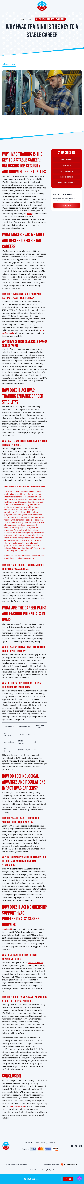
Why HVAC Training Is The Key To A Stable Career (50, 19)
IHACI (29, 213)
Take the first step (17, 1106)
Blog (30, 19)
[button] (68, 1179)
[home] (42, 6)
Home (22, 19)
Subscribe (66, 205)
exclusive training (35, 962)
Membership (7, 929)
